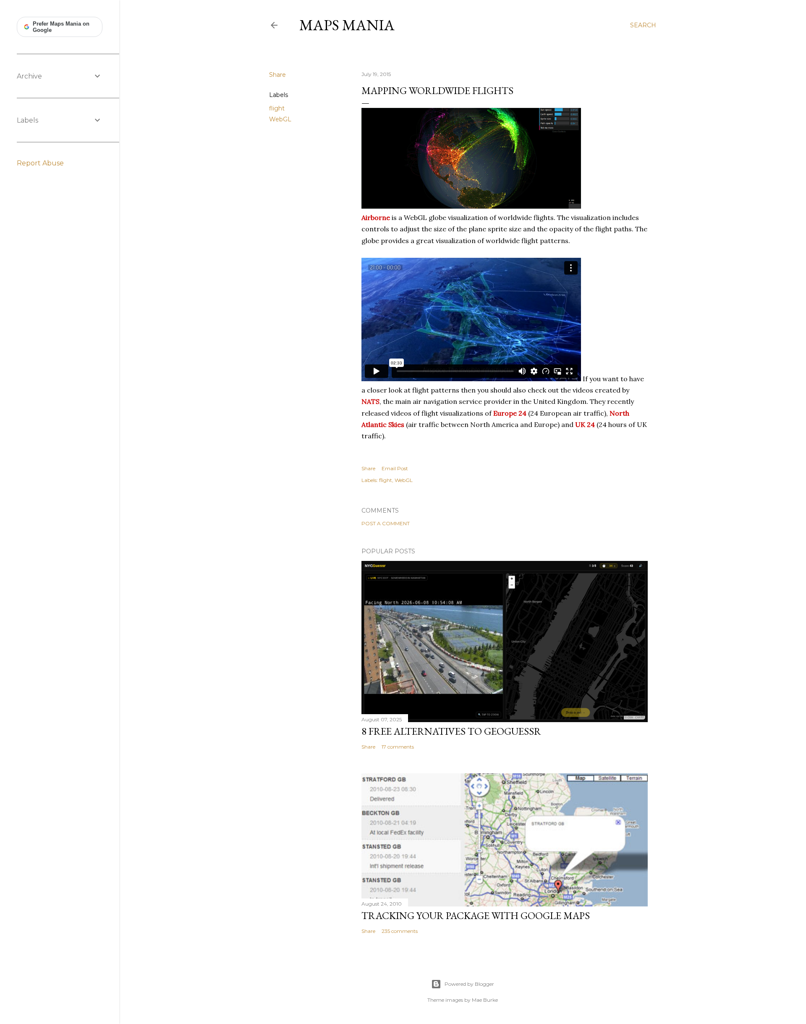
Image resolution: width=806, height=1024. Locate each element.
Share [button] (277, 75)
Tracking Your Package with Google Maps (475, 915)
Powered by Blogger (469, 984)
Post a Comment (385, 523)
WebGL (280, 119)
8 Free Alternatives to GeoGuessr (451, 731)
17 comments (398, 747)
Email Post (395, 468)
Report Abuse (40, 163)
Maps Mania (347, 25)
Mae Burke (485, 1000)
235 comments (400, 931)
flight (277, 108)
